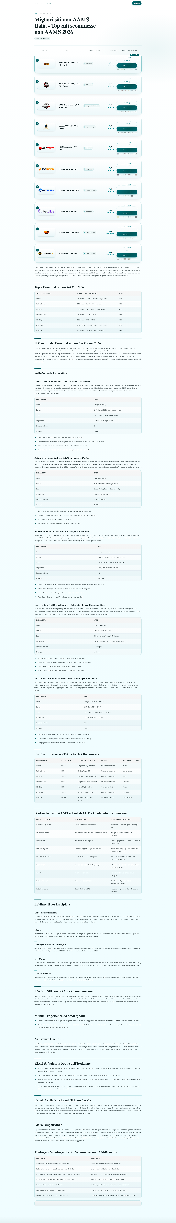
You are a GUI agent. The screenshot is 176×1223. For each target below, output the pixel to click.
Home (36, 14)
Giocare (137, 3)
